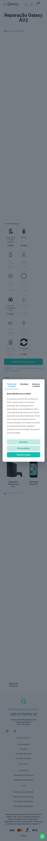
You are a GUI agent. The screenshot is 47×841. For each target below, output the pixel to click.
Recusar (23, 442)
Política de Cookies (11, 385)
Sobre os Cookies (36, 385)
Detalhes (24, 384)
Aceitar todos (23, 454)
